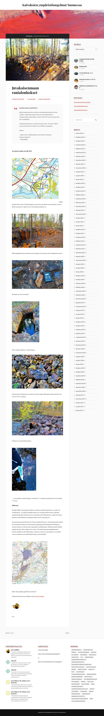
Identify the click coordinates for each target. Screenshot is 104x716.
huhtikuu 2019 (80, 333)
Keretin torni (82, 669)
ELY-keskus (75, 654)
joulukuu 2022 (80, 164)
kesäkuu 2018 (80, 372)
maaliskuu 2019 (80, 337)
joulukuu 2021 (80, 210)
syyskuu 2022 (80, 175)
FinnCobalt (92, 654)
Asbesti (74, 652)
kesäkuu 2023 (80, 141)
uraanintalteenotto (78, 696)
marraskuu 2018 (80, 352)
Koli (73, 671)
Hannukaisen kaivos (78, 662)
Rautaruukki (76, 684)
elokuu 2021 (79, 225)
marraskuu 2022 (80, 168)
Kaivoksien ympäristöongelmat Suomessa (52, 5)
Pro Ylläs (91, 681)
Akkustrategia (88, 649)
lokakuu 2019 (80, 310)
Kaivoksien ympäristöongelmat (81, 664)
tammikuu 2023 (80, 160)
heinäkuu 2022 (80, 183)
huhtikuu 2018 (80, 379)
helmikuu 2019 (80, 341)
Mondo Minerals (77, 679)
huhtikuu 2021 (80, 241)
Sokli (92, 684)
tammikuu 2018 (80, 391)
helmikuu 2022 (80, 202)
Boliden (93, 652)
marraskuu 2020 (80, 260)
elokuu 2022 (79, 179)
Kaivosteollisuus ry (78, 666)
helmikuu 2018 (80, 387)
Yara (91, 698)
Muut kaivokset (45, 99)
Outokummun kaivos (90, 679)
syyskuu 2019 (80, 314)
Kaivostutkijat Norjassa (80, 110)
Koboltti (91, 669)
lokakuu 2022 (80, 171)
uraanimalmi (86, 693)
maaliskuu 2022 (80, 198)
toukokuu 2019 (80, 329)
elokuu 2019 (79, 318)
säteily (92, 688)
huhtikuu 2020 (80, 287)
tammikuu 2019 (80, 345)
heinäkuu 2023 (80, 137)
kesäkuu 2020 (80, 279)
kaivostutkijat (19, 99)
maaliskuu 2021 (80, 245)
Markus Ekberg (91, 674)
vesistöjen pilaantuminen (80, 698)
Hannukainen (89, 657)
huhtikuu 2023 (80, 148)
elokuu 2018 (79, 364)
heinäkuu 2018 (80, 368)
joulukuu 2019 (80, 302)
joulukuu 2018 (80, 349)
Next (67, 633)
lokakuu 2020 (80, 264)
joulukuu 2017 (80, 395)
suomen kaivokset (77, 686)
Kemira (74, 669)
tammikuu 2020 (80, 298)
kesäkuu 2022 (80, 187)
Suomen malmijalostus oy (80, 688)
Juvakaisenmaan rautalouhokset (25, 90)
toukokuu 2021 (80, 237)
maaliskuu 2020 (80, 291)
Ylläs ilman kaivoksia (78, 701)
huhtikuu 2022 (80, 195)
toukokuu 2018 (80, 376)
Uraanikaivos (76, 693)
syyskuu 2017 (80, 406)
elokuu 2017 (79, 410)
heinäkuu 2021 (80, 229)
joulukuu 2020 (80, 256)
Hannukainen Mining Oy (79, 659)
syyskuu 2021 (80, 221)
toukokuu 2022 (80, 191)
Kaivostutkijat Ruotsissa (81, 106)
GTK (82, 657)
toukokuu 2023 (80, 145)
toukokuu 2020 (80, 283)
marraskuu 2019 (80, 306)
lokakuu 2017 (80, 402)
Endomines (83, 654)
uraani (91, 691)
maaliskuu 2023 (80, 152)
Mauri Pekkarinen (77, 676)
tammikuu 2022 (80, 206)
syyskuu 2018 (80, 360)
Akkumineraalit (76, 649)
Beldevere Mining (83, 652)
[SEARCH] (95, 119)
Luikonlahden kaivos (78, 674)
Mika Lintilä (88, 676)
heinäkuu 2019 (80, 322)
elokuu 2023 (79, 133)
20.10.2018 (32, 99)
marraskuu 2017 (80, 399)
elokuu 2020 (79, 272)
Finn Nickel (75, 657)
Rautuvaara (85, 684)
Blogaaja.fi (62, 712)
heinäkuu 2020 (80, 275)
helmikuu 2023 (80, 156)
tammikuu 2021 (80, 252)
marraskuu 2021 (80, 214)
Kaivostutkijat (40, 596)
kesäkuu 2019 (80, 325)
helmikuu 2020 (80, 295)
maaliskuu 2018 (80, 383)
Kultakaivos (80, 671)
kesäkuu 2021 (80, 233)
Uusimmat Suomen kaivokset (82, 102)
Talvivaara (75, 691)
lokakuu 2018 (80, 356)
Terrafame (83, 691)
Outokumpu (75, 681)
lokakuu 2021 (80, 218)
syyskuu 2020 (80, 268)
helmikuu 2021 (80, 248)
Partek (83, 681)
